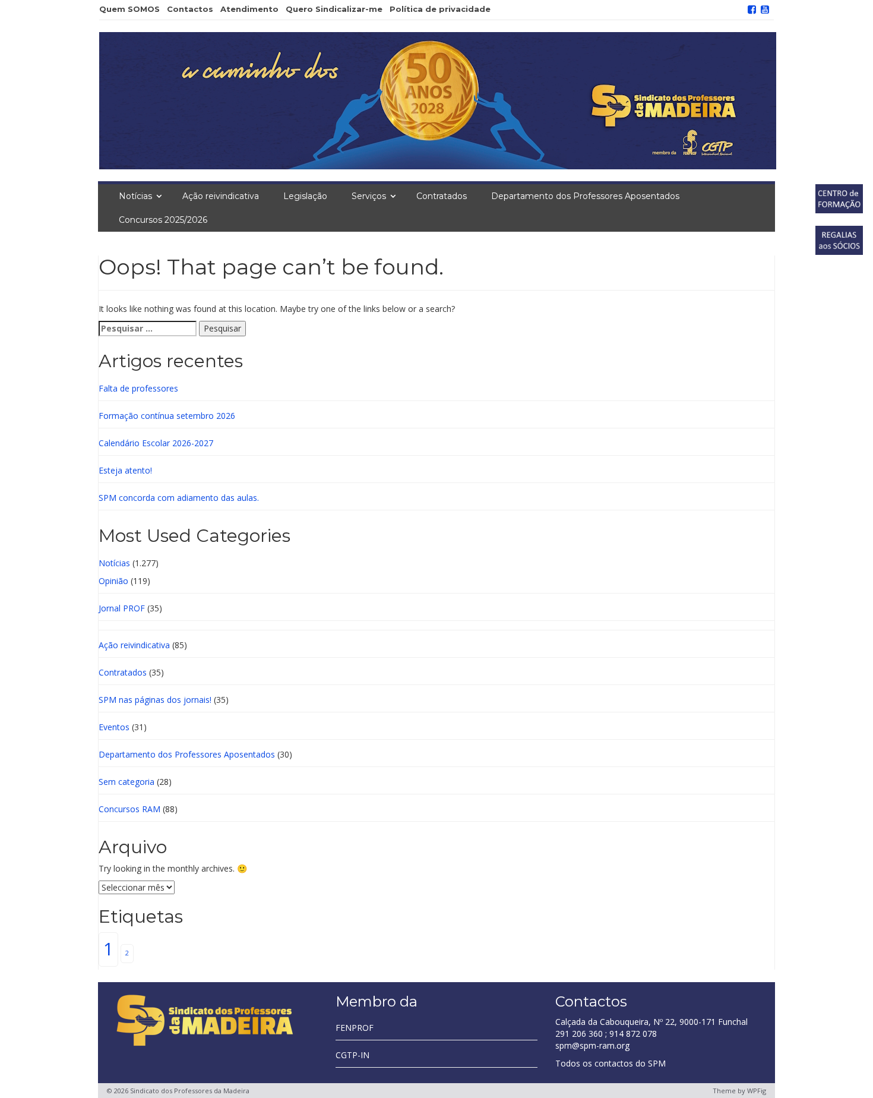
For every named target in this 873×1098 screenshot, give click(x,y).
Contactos (190, 9)
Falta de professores (138, 388)
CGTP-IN (352, 1055)
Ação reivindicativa (220, 196)
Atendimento (249, 9)
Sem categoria (126, 781)
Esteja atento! (125, 470)
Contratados (441, 196)
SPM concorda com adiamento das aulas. (179, 497)
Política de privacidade (440, 9)
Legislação (305, 196)
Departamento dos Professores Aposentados (585, 196)
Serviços (369, 196)
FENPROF (355, 1027)
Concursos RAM (129, 809)
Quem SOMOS (129, 9)
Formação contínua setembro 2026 (167, 415)
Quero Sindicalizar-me (334, 9)
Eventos (114, 727)
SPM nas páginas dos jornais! (155, 699)
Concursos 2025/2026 (163, 219)
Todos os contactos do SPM (610, 1063)
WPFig (756, 1090)
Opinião (113, 580)
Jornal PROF (122, 608)
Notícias (135, 196)
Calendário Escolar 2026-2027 (156, 443)
